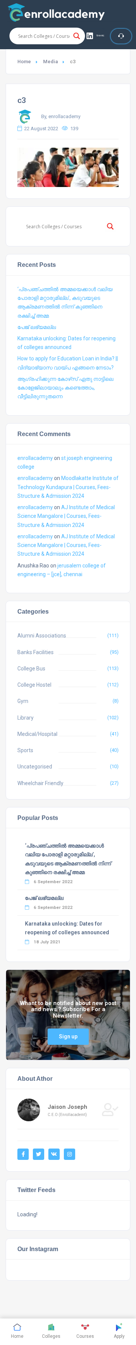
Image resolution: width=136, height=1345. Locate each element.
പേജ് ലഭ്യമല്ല (36, 327)
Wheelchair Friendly (40, 783)
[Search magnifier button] (76, 36)
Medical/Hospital (37, 734)
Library (25, 718)
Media (50, 61)
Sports (25, 750)
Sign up (68, 1036)
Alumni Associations (41, 636)
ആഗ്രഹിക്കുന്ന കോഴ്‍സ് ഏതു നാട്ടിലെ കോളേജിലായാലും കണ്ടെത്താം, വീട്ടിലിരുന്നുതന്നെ (65, 387)
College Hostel (34, 685)
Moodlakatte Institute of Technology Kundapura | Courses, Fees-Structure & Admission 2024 (68, 487)
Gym (22, 701)
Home (24, 61)
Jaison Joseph (67, 1106)
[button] (95, 36)
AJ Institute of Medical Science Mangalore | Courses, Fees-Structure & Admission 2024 (66, 516)
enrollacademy (35, 458)
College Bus (31, 668)
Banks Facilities (35, 652)
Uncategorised (34, 767)
